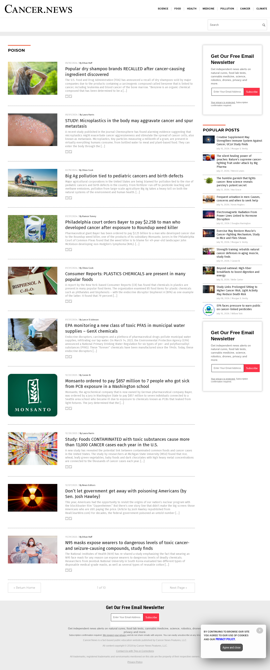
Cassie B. (235, 261)
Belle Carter (237, 279)
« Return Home (24, 588)
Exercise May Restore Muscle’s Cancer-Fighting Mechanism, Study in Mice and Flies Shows (238, 234)
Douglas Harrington (241, 223)
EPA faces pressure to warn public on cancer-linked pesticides (239, 307)
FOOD (177, 8)
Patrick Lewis (237, 171)
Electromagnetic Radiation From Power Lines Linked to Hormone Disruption (237, 216)
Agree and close (232, 647)
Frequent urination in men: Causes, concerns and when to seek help (238, 198)
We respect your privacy (115, 635)
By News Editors (87, 485)
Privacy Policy (135, 662)
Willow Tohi (237, 313)
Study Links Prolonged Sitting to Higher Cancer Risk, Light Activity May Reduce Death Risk (237, 290)
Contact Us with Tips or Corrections (135, 651)
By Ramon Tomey (87, 216)
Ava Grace (236, 189)
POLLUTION (227, 8)
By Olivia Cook (86, 170)
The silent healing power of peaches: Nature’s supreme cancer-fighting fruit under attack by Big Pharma (239, 161)
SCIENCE (163, 8)
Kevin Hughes (238, 204)
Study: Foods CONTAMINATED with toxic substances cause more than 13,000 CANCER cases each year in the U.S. (127, 442)
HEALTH (191, 8)
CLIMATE (261, 8)
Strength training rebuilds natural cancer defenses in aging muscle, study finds (238, 253)
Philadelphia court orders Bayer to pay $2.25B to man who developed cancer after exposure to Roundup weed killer (122, 224)
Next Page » (178, 588)
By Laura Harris (87, 114)
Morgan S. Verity (239, 148)
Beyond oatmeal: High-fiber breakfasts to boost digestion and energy (238, 272)
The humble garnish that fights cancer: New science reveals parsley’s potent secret (236, 182)
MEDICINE (208, 8)
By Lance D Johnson (89, 319)
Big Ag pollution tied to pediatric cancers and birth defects (124, 176)
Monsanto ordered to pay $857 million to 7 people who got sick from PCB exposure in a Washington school (127, 383)
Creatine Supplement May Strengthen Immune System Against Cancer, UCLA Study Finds (239, 141)
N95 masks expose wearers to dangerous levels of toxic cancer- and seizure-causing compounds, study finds (127, 545)
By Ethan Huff (85, 63)
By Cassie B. (85, 375)
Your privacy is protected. (223, 102)
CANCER (245, 8)
